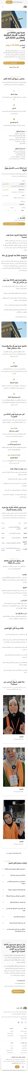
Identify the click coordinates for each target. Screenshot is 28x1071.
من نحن (11, 1045)
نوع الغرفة (23, 207)
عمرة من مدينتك (24, 1052)
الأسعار (25, 1033)
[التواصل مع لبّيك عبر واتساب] (18, 1022)
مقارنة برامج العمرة (23, 1035)
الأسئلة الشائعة (10, 1035)
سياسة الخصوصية (9, 1050)
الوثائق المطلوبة (24, 1038)
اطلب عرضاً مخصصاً (14, 67)
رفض (23, 1066)
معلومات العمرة (10, 1033)
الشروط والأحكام (10, 1052)
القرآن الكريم (24, 1045)
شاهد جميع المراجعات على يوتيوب (14, 853)
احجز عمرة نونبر (14, 63)
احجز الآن (9, 2)
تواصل (12, 1048)
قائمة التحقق (24, 1050)
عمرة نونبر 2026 (24, 1031)
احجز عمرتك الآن (13, 223)
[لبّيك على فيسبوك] (25, 1022)
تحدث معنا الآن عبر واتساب (18, 991)
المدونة (11, 1031)
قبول (17, 1066)
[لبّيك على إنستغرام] (22, 1022)
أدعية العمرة (24, 1048)
